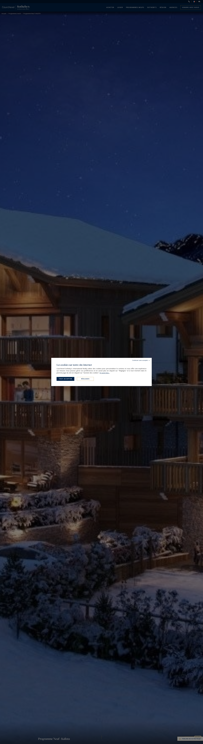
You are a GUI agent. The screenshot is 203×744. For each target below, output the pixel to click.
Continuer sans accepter (140, 360)
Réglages (85, 379)
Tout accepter (65, 379)
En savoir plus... (105, 373)
